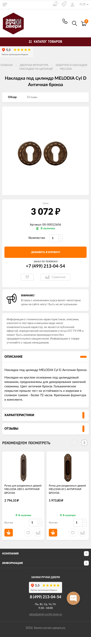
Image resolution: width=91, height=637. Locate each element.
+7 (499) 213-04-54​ (65, 21)
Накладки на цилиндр (36, 69)
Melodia (66, 69)
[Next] (84, 442)
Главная (6, 65)
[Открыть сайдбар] (5, 4)
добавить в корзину (45, 252)
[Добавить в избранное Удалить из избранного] (27, 277)
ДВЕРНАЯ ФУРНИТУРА (34, 65)
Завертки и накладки (71, 65)
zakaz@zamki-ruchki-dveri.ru (45, 614)
